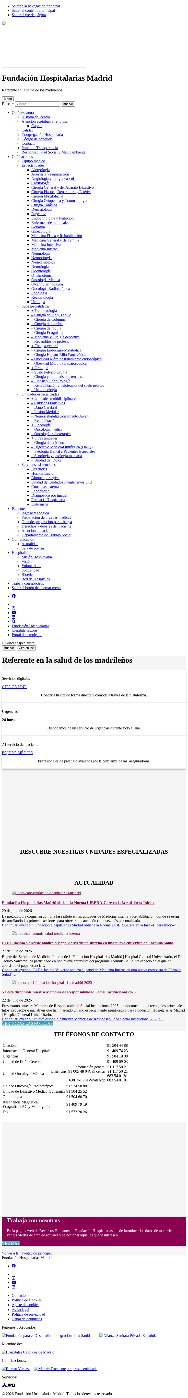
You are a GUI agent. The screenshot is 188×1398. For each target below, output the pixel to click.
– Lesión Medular (45, 412)
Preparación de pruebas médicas (46, 517)
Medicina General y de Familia (55, 240)
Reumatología (42, 297)
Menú (8, 99)
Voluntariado (31, 566)
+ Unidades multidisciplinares (54, 398)
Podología (39, 293)
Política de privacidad (28, 1314)
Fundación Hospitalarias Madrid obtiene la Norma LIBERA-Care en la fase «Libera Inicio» (78, 903)
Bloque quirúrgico (45, 478)
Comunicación (23, 539)
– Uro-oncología (44, 390)
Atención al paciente (37, 530)
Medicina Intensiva (46, 244)
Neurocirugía (41, 258)
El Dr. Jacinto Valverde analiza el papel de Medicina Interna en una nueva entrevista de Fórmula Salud (87, 943)
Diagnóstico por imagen (49, 495)
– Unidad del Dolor (46, 460)
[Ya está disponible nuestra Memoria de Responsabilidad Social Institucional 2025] (52, 982)
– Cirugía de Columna (48, 319)
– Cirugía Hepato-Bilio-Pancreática (58, 354)
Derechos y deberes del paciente (46, 526)
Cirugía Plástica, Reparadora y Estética (61, 192)
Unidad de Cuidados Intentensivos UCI (61, 482)
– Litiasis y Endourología (50, 381)
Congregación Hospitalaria (42, 134)
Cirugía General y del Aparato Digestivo (62, 187)
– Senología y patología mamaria (56, 456)
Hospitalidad (21, 552)
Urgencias (39, 469)
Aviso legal (20, 1310)
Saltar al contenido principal (33, 10)
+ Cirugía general (44, 346)
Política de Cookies (27, 1300)
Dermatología (41, 209)
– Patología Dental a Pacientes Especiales (63, 451)
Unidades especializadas (40, 394)
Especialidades (33, 165)
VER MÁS (11, 1243)
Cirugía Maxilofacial (47, 196)
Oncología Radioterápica (50, 288)
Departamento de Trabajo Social (46, 535)
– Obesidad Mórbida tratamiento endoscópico (66, 359)
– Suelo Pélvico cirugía (49, 372)
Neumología (40, 253)
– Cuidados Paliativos (48, 403)
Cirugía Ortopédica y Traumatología (59, 200)
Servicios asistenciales (39, 464)
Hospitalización (43, 473)
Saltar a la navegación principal (36, 6)
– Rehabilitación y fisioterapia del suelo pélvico (67, 385)
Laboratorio (40, 491)
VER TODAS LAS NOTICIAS (27, 1023)
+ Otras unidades (44, 438)
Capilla (36, 126)
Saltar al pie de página (29, 15)
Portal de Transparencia (40, 148)
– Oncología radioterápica (51, 434)
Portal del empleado (27, 635)
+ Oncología (41, 425)
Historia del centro (36, 117)
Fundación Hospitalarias (30, 626)
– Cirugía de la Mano (47, 442)
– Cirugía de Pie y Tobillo (51, 315)
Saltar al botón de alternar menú (36, 588)
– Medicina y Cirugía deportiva (55, 337)
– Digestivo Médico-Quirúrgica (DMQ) (62, 447)
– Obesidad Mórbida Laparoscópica (59, 363)
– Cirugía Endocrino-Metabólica (56, 350)
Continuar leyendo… (91, 925)
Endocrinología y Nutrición (52, 218)
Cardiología (40, 183)
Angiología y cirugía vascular (54, 178)
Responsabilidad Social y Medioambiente (53, 152)
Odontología (41, 271)
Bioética (28, 574)
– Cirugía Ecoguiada (47, 332)
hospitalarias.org (24, 630)
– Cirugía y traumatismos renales (56, 376)
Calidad (28, 130)
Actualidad (30, 544)
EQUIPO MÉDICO (17, 753)
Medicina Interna (44, 249)
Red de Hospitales (36, 579)
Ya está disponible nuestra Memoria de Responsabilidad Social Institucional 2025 (69, 992)
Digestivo (38, 214)
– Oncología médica (46, 429)
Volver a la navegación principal (27, 1253)
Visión (27, 561)
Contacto (28, 143)
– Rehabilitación (44, 420)
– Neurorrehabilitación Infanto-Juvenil (60, 416)
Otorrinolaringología (47, 284)
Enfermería (39, 504)
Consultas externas (45, 486)
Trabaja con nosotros (28, 583)
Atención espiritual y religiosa (45, 121)
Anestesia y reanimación (50, 174)
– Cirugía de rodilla (46, 328)
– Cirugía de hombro (47, 324)
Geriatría (38, 227)
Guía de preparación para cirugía (47, 522)
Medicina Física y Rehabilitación (56, 236)
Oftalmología (41, 275)
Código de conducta (37, 139)
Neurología (40, 266)
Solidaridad (30, 570)
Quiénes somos (23, 112)
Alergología (40, 170)
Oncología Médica (45, 280)
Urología (38, 302)
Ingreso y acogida (35, 513)
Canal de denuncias (27, 1319)
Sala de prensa (33, 548)
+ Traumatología (44, 310)
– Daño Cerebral (44, 407)
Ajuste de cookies (25, 1305)
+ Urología (39, 368)
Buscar (9, 648)
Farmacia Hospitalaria (48, 500)
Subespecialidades (36, 306)
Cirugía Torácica (44, 205)
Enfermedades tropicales (50, 222)
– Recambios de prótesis (50, 341)
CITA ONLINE (14, 687)
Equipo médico (33, 161)
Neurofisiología (43, 262)
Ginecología (40, 231)
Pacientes (19, 508)
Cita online (26, 648)
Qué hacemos (22, 156)
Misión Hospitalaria (37, 557)
